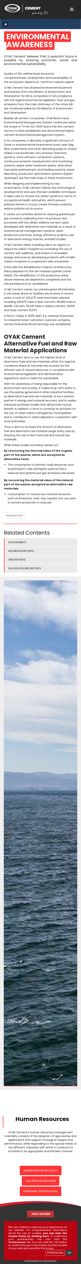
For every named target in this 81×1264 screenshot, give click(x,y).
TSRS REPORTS (16, 559)
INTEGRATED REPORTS (21, 551)
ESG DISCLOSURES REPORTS (24, 568)
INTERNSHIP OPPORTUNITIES (40, 1191)
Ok (69, 1253)
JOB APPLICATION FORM (40, 1181)
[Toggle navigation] (71, 9)
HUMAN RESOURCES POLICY (40, 1170)
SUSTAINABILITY (17, 542)
